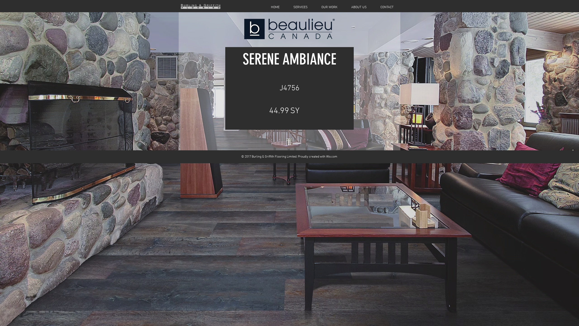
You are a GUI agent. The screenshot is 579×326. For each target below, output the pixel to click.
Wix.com (331, 157)
